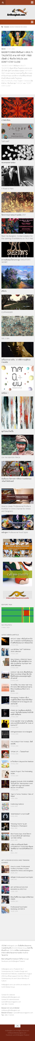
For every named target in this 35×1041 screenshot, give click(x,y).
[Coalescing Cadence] (5, 807)
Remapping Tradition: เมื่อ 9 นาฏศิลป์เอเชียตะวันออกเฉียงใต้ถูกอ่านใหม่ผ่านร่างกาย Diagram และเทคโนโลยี (21, 701)
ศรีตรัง (4, 291)
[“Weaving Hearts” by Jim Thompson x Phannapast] (5, 826)
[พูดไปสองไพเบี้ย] (17, 412)
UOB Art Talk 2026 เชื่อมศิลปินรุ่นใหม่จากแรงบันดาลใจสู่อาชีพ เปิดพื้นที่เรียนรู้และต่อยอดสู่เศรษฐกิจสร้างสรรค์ (21, 675)
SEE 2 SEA (5, 338)
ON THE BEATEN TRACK (10, 457)
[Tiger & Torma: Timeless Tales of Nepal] (5, 797)
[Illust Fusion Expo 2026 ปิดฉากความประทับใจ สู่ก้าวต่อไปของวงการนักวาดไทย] (5, 836)
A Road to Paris (7, 188)
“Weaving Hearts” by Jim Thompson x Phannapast (19, 825)
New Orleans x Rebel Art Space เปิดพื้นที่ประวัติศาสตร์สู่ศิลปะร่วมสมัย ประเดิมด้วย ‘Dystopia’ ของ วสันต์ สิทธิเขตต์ (21, 662)
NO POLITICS (6, 625)
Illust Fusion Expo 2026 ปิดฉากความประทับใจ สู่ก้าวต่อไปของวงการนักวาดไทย (21, 836)
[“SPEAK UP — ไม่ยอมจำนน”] (5, 754)
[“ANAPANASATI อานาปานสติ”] (5, 817)
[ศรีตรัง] (17, 277)
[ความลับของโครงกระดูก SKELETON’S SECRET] (17, 249)
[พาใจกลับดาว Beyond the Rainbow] (5, 764)
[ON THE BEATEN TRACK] (17, 445)
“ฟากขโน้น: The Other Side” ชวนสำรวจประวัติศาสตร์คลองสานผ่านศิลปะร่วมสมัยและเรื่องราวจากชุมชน (21, 688)
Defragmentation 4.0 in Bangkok (21, 732)
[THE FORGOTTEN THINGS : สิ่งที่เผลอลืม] (5, 744)
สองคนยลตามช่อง (8, 162)
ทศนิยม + (5, 393)
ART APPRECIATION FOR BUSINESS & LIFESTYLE (19, 888)
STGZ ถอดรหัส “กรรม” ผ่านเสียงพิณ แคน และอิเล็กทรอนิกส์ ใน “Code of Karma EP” (22, 723)
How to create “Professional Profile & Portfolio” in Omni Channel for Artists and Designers (16, 508)
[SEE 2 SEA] (17, 326)
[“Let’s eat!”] (17, 131)
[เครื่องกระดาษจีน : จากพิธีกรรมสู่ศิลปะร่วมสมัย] (17, 349)
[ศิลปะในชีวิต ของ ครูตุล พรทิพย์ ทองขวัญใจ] (5, 900)
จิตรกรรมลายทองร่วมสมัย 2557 (13, 215)
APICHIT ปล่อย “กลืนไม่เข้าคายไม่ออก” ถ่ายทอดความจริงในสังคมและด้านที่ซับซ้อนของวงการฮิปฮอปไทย (22, 641)
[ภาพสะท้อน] (17, 107)
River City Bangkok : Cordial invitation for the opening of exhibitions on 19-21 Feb (17, 237)
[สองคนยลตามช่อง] (17, 152)
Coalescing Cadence (17, 804)
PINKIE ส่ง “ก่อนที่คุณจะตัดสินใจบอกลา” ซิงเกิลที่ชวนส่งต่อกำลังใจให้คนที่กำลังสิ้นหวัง (22, 712)
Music (3, 49)
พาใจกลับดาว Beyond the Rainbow (22, 761)
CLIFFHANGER (7, 312)
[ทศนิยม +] (17, 378)
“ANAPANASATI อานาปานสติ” (20, 814)
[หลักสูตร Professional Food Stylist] (17, 522)
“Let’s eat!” (5, 141)
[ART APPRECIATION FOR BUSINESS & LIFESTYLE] (5, 890)
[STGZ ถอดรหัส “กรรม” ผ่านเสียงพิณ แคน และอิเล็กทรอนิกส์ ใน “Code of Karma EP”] (5, 724)
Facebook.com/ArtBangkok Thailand (13, 961)
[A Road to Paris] (17, 176)
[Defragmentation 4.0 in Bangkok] (5, 734)
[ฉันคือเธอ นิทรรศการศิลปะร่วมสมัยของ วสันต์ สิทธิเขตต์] (17, 468)
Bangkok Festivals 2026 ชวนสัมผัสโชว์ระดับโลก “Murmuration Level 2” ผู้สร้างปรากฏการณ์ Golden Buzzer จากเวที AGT (22, 784)
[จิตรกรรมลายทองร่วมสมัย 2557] (17, 202)
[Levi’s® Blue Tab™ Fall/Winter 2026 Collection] (5, 652)
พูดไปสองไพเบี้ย (7, 431)
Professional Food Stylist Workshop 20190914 (19, 908)
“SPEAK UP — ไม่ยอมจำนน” (20, 751)
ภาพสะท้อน (5, 120)
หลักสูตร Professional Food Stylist (14, 532)
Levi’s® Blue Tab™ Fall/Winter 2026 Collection (21, 650)
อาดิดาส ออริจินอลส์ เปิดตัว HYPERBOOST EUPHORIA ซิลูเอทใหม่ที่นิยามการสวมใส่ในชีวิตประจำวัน (22, 847)
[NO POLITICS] (17, 615)
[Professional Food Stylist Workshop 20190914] (5, 910)
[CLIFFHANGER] (17, 302)
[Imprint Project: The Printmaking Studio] (5, 774)
